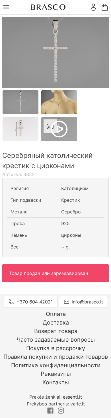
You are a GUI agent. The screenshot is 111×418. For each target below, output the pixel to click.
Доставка (56, 322)
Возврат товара (55, 331)
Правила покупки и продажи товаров (55, 356)
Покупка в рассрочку (55, 348)
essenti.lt (72, 397)
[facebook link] (51, 412)
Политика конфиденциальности (55, 365)
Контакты (55, 382)
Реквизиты (56, 373)
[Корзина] (105, 7)
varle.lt (77, 404)
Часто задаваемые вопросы (56, 339)
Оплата (56, 314)
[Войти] (93, 7)
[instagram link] (60, 412)
